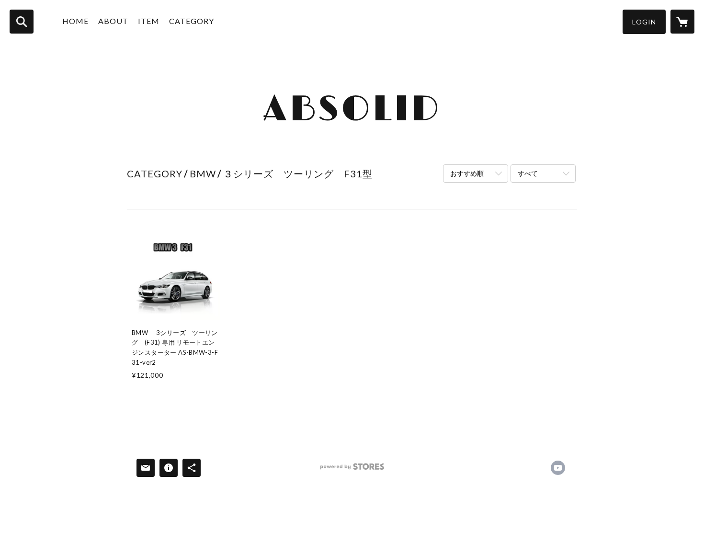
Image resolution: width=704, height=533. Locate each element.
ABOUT (113, 20)
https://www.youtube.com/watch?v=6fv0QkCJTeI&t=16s (558, 468)
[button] (644, 22)
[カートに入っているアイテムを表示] (682, 22)
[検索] (22, 22)
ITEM (148, 20)
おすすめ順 (467, 173)
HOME (75, 20)
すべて (528, 173)
